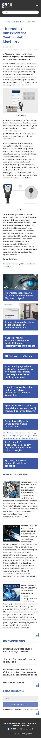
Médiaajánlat (32, 723)
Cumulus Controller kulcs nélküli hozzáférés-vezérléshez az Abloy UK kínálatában (18, 391)
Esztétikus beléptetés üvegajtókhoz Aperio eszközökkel (16, 424)
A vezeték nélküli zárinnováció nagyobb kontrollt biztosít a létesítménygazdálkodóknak (20, 341)
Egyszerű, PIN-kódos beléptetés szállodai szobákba (15, 463)
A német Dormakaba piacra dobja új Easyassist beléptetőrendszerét (19, 325)
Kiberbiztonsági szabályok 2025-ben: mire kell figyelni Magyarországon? (19, 295)
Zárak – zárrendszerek (30, 50)
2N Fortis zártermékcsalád (19, 356)
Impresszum (25, 725)
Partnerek (16, 725)
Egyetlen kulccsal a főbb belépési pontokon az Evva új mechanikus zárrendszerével (20, 408)
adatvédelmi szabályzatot (30, 709)
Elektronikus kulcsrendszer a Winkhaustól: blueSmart (14, 35)
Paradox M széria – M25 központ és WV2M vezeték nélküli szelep (29, 528)
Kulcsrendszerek (16, 50)
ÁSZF (23, 723)
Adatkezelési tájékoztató (12, 723)
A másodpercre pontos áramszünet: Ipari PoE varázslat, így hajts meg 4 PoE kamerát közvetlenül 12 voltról (29, 487)
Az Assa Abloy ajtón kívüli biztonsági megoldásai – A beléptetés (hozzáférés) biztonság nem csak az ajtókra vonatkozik (19, 371)
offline (22, 264)
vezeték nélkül (31, 264)
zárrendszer (7, 266)
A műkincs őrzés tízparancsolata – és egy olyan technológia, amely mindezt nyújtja (18, 446)
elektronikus (15, 264)
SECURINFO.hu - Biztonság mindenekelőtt (22, 729)
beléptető (6, 264)
